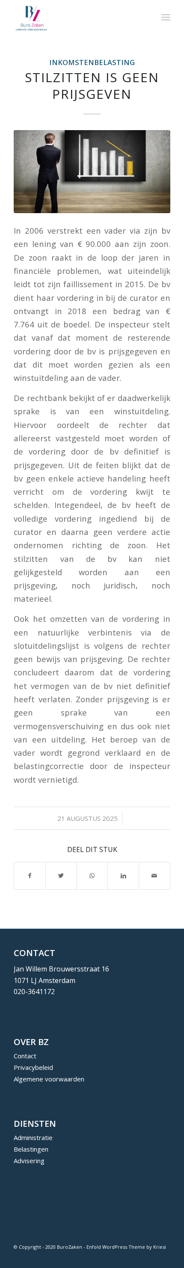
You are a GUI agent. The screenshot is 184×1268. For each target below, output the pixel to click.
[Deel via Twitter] (61, 875)
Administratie (33, 1137)
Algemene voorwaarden (49, 1079)
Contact (25, 1055)
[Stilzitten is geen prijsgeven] (92, 171)
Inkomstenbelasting (92, 62)
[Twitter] (151, 1257)
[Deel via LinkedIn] (123, 875)
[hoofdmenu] (165, 17)
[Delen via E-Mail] (154, 875)
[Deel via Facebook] (29, 875)
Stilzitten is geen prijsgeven (92, 85)
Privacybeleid (33, 1067)
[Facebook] (138, 1257)
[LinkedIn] (163, 1257)
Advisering (29, 1160)
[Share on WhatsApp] (92, 875)
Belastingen (31, 1149)
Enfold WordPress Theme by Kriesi (126, 1247)
